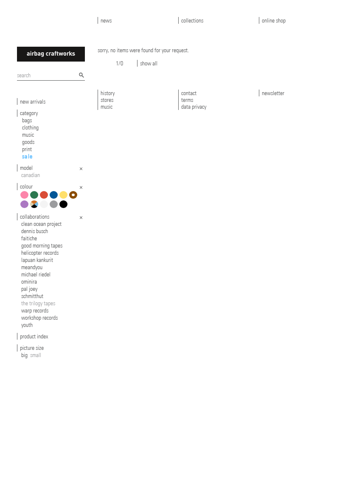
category (29, 113)
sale (27, 156)
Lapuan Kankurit (37, 259)
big (24, 355)
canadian (30, 175)
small (35, 355)
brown (74, 198)
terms (187, 99)
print (27, 149)
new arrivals (32, 101)
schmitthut (32, 296)
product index (34, 336)
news (106, 20)
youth (27, 324)
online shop (274, 20)
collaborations (34, 216)
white (45, 207)
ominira (29, 281)
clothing (30, 127)
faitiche (29, 238)
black (64, 207)
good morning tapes (41, 245)
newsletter (273, 93)
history (108, 93)
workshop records (39, 317)
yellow (64, 198)
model (26, 167)
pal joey (29, 288)
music (28, 134)
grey (55, 207)
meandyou (31, 267)
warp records (34, 310)
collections (192, 20)
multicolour (35, 207)
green (35, 198)
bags (27, 120)
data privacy (193, 106)
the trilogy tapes (38, 303)
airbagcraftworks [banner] (51, 54)
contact (188, 93)
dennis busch (34, 231)
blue (55, 198)
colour (26, 186)
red (45, 198)
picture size (32, 347)
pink (25, 198)
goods (28, 141)
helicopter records (40, 252)
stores (107, 99)
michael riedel (36, 274)
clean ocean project (41, 223)
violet (25, 207)
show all (148, 63)
